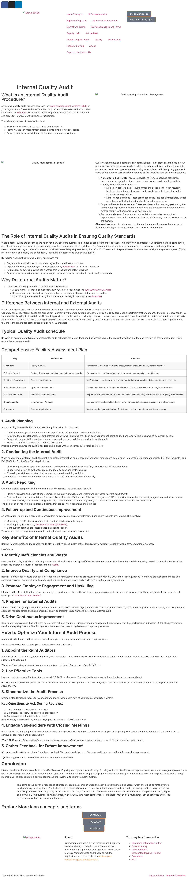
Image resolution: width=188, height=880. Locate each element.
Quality (98, 39)
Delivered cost (139, 849)
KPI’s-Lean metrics (97, 14)
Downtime (137, 856)
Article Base (92, 33)
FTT (134, 859)
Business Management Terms (106, 26)
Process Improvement (78, 39)
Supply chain (73, 33)
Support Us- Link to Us (79, 52)
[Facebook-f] (4, 4)
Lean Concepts (74, 14)
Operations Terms (76, 26)
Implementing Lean (76, 20)
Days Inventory (139, 846)
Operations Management (105, 20)
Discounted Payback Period (146, 852)
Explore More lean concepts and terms (41, 806)
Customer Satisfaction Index (146, 843)
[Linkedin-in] (18, 4)
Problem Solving (75, 45)
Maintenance (114, 39)
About (92, 45)
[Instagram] (11, 4)
